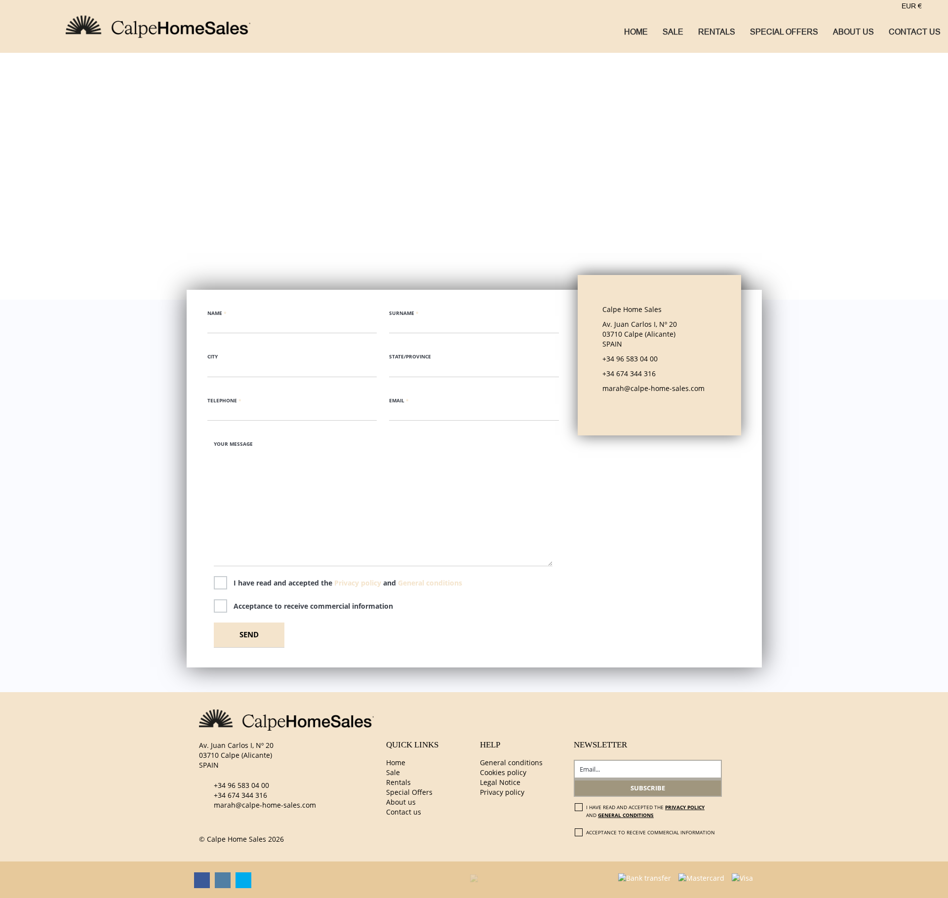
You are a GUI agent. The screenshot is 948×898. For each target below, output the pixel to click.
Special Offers (784, 32)
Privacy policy (358, 582)
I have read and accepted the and (348, 582)
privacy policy (685, 807)
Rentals (716, 32)
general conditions (626, 815)
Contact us (915, 32)
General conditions (430, 582)
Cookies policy (503, 772)
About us (853, 32)
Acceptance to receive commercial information (313, 606)
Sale (673, 32)
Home (636, 32)
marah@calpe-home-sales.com (265, 805)
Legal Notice (500, 782)
